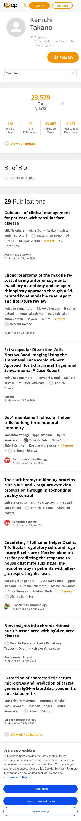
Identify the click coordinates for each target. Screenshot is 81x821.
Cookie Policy (17, 777)
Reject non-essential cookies (40, 801)
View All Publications (26, 734)
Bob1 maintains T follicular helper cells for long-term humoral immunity (37, 422)
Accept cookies (40, 789)
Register (62, 5)
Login (39, 5)
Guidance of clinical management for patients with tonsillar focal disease (37, 218)
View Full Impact (23, 144)
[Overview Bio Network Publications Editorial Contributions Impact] (40, 73)
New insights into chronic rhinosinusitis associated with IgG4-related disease (39, 631)
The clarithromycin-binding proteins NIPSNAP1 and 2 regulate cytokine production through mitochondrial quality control (39, 487)
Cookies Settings (40, 811)
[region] (40, 782)
